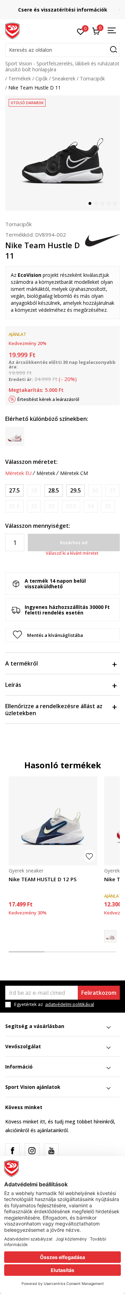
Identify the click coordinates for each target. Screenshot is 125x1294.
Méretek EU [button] (18, 473)
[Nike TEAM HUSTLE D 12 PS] (53, 820)
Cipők (41, 78)
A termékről (21, 663)
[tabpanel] (62, 153)
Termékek (19, 78)
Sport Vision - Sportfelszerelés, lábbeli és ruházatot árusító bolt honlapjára (62, 66)
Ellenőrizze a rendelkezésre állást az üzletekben (53, 709)
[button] (62, 50)
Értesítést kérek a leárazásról (48, 399)
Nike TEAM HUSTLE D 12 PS (42, 879)
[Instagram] (32, 1151)
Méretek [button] (45, 473)
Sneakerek (63, 78)
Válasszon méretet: (31, 462)
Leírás (13, 685)
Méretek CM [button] (74, 473)
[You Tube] (51, 1151)
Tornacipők (92, 78)
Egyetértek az (54, 1004)
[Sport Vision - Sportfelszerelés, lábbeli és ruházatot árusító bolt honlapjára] (12, 30)
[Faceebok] (12, 1151)
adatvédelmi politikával (69, 1004)
